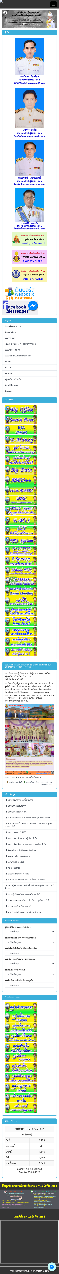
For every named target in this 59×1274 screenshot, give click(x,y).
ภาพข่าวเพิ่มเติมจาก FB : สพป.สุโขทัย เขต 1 (23, 777)
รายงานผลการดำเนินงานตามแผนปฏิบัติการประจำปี (29, 818)
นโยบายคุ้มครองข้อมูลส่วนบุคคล (18, 356)
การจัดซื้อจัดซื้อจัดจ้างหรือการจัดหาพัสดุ (21, 948)
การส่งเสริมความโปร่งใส (15, 970)
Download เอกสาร (15, 862)
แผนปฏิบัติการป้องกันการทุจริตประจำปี (23, 894)
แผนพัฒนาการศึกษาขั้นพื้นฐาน (20, 800)
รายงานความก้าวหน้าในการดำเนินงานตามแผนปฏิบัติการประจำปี (28, 825)
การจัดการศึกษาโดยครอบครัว (19, 906)
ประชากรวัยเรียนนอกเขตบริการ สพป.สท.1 (25, 912)
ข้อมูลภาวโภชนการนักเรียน (18, 856)
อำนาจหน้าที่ (10, 338)
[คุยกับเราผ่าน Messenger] (52, 1266)
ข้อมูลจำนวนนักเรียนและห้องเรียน (21, 850)
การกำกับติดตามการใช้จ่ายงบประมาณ (20, 938)
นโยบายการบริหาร (12, 350)
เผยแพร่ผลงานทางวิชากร (18, 874)
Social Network (11, 385)
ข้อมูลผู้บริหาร (10, 332)
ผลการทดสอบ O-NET (16, 832)
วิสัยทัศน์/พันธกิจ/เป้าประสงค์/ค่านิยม (20, 344)
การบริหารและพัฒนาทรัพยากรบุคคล (20, 959)
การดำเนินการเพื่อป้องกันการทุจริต (19, 980)
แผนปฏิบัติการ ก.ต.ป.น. (17, 812)
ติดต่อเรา (8, 391)
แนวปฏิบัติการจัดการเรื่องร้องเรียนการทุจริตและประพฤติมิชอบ (29, 887)
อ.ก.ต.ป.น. (9, 373)
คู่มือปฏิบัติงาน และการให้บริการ (18, 927)
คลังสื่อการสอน (13, 868)
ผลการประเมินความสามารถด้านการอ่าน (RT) (26, 844)
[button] (6, 19)
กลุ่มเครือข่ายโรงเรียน (13, 379)
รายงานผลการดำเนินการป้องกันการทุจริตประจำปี (28, 900)
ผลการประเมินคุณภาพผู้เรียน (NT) (22, 838)
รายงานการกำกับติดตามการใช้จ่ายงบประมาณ (26, 879)
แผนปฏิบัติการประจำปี (16, 806)
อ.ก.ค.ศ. (8, 361)
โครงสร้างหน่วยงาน (13, 326)
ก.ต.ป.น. (8, 367)
